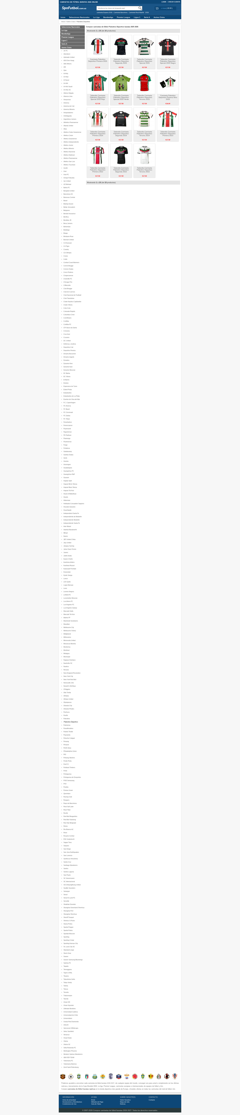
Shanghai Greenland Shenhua (73, 907)
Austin (65, 168)
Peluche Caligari (69, 738)
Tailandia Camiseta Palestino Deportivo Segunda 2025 (121, 61)
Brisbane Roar (68, 236)
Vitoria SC (66, 1044)
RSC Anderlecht (68, 839)
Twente (65, 999)
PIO (64, 754)
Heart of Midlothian (69, 494)
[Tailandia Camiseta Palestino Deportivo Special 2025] (144, 46)
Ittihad (65, 533)
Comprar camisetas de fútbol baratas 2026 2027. (112, 1110)
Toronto (66, 992)
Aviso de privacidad (69, 1100)
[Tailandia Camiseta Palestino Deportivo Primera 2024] (97, 119)
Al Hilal (65, 77)
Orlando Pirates (68, 709)
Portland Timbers (69, 767)
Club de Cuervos (69, 292)
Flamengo (66, 438)
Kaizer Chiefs (68, 559)
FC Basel (66, 409)
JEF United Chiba (69, 539)
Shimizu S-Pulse (69, 921)
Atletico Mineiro (68, 148)
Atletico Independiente (71, 142)
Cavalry (66, 249)
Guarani (66, 477)
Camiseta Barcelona (121, 12)
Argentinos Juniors (69, 119)
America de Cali (68, 106)
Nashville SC (67, 663)
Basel (65, 200)
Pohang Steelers (69, 758)
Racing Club (67, 797)
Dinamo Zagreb (68, 357)
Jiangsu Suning (68, 546)
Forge (65, 445)
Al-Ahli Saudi (67, 86)
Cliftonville (67, 285)
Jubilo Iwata (67, 556)
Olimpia (66, 696)
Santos (65, 868)
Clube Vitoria (67, 305)
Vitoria (65, 1041)
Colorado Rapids (69, 311)
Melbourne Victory (69, 631)
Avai (64, 171)
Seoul (65, 894)
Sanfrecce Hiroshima (70, 859)
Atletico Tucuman (69, 165)
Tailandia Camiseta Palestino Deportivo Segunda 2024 (121, 133)
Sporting (66, 937)
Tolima (65, 986)
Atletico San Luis (69, 161)
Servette (66, 901)
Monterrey (66, 647)
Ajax (64, 70)
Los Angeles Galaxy (70, 608)
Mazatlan (66, 624)
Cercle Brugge (68, 266)
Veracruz (66, 1035)
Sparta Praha (67, 930)
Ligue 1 (137, 17)
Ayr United (67, 181)
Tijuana (66, 976)
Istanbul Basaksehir (70, 530)
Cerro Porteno (68, 272)
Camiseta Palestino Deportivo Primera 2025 (97, 60)
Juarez (65, 552)
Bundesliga (108, 17)
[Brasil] (79, 1077)
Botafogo (66, 230)
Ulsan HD (66, 1002)
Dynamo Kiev (68, 363)
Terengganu (67, 969)
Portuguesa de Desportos (72, 777)
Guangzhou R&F (69, 474)
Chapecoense (68, 275)
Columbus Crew (68, 315)
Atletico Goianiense (70, 139)
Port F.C (66, 764)
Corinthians (67, 318)
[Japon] (167, 1077)
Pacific (65, 715)
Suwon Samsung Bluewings (73, 960)
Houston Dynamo (69, 507)
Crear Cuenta (174, 2)
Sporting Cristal (68, 940)
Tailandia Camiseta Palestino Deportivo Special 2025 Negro (168, 61)
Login (164, 2)
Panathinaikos (68, 728)
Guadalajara (67, 468)
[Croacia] (175, 1077)
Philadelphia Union (70, 751)
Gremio (65, 461)
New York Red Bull (69, 679)
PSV (64, 784)
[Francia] (119, 1077)
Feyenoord (67, 429)
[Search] (140, 8)
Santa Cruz (67, 862)
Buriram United (68, 240)
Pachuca (66, 712)
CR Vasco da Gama (70, 328)
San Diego (67, 849)
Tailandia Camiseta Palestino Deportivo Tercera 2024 (144, 133)
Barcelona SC (68, 194)
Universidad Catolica (70, 1012)
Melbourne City (68, 627)
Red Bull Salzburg (69, 820)
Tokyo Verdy (67, 982)
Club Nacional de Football (72, 295)
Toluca (65, 989)
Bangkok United (68, 191)
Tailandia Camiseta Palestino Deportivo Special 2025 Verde (121, 97)
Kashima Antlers (68, 562)
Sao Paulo (67, 875)
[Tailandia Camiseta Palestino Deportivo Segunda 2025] (121, 46)
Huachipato (67, 510)
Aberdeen (66, 54)
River (65, 833)
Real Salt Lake (68, 806)
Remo (65, 826)
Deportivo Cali (68, 347)
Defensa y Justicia (69, 344)
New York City (68, 676)
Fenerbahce (67, 422)
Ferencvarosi (67, 425)
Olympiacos (67, 702)
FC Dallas (66, 416)
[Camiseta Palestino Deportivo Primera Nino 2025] (168, 82)
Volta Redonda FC (69, 1048)
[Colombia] (135, 1077)
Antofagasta (67, 116)
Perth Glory (67, 748)
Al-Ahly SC (67, 90)
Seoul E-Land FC (69, 898)
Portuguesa (67, 774)
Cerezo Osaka (68, 269)
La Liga (96, 17)
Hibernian (66, 500)
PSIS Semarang (68, 780)
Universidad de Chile (70, 1015)
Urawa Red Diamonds (71, 1022)
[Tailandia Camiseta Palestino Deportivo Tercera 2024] (144, 119)
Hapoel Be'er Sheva (70, 484)
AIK (64, 67)
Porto (65, 771)
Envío (93, 1100)
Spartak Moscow (69, 934)
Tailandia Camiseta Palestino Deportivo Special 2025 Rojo (97, 97)
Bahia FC (66, 187)
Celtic (65, 259)
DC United (67, 341)
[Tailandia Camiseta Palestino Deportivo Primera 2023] (168, 119)
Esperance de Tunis (70, 386)
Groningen (67, 464)
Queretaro (66, 793)
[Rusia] (127, 1077)
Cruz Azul (66, 334)
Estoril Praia (67, 389)
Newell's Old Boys (69, 686)
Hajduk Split (67, 481)
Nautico (66, 666)
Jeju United (67, 543)
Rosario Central (68, 836)
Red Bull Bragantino (70, 816)
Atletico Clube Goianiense (72, 132)
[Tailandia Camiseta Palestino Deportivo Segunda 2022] (121, 155)
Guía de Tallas (96, 1104)
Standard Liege (68, 950)
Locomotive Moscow (70, 598)
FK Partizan (67, 435)
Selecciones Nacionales (79, 17)
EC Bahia (66, 373)
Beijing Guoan (68, 204)
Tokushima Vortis (69, 979)
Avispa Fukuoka (68, 178)
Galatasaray (67, 451)
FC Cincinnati (68, 412)
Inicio (63, 17)
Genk (65, 458)
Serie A (147, 17)
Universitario (67, 1018)
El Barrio (66, 380)
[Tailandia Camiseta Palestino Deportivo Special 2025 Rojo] (97, 82)
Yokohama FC (68, 1061)
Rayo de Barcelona (70, 803)
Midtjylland (67, 634)
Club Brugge (67, 288)
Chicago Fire (67, 282)
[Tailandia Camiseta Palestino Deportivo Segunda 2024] (121, 119)
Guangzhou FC (68, 471)
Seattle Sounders (69, 888)
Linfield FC (67, 595)
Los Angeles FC (68, 604)
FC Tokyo (66, 419)
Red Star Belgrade (69, 823)
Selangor (66, 891)
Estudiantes (67, 393)
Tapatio (65, 966)
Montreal (66, 650)
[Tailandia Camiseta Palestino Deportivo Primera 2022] (97, 155)
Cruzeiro (66, 337)
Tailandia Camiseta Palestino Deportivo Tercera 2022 (144, 170)
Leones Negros (68, 591)
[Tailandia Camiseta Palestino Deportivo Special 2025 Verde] (121, 82)
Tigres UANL (67, 973)
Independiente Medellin (71, 520)
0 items (163, 8)
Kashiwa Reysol (68, 565)
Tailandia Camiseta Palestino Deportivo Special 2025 (144, 61)
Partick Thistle (68, 732)
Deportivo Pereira (69, 350)
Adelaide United (68, 57)
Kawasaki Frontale (69, 569)
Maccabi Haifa (68, 611)
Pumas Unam (68, 790)
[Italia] (87, 1077)
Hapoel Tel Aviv (68, 490)
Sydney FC (67, 963)
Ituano (65, 536)
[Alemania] (71, 1077)
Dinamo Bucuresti (69, 354)
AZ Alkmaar (67, 184)
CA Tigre (66, 246)
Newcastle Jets (68, 683)
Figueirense (67, 432)
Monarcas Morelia (69, 644)
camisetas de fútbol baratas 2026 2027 (101, 1083)
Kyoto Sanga (67, 575)
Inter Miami (67, 526)
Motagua (66, 653)
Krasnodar (67, 572)
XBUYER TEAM (68, 1057)
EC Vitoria (66, 376)
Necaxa (66, 670)
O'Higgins (66, 689)
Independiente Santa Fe (71, 523)
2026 (147, 12)
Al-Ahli (65, 83)
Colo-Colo (66, 308)
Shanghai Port (68, 911)
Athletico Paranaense (70, 122)
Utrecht (65, 1025)
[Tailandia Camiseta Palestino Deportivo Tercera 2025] (144, 82)
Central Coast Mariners (71, 262)
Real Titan (66, 810)
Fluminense (67, 442)
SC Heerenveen (68, 878)
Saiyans (66, 846)
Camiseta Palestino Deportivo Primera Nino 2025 (168, 97)
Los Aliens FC (68, 601)
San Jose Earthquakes (71, 852)
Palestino (66, 719)
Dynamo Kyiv (67, 367)
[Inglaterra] (111, 1077)
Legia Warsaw (68, 585)
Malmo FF (66, 618)
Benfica (66, 217)
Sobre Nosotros (125, 1100)
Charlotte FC (67, 279)
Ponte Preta (67, 761)
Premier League (123, 17)
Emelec (66, 383)
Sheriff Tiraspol (68, 917)
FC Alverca (67, 406)
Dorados (66, 360)
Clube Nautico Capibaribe (72, 301)
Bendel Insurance (69, 214)
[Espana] (63, 1077)
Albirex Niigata (68, 93)
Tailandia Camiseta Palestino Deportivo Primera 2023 (168, 133)
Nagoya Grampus (69, 660)
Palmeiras (66, 725)
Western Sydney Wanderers (72, 1054)
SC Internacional (69, 881)
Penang (66, 741)
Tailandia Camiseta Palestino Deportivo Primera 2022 (97, 170)
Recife (65, 813)
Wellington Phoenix (70, 1051)
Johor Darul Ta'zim (69, 549)
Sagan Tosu (67, 842)
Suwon (65, 956)
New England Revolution (71, 673)
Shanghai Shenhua (70, 914)
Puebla (65, 787)
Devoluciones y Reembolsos (72, 1102)
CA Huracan (67, 243)
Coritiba (66, 321)
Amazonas (67, 99)
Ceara (65, 256)
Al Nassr (66, 80)
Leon (65, 588)
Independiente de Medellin (72, 517)
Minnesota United (69, 640)
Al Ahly (65, 73)
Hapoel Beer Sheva (70, 487)
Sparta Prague (68, 927)
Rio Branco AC (68, 829)
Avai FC (66, 174)
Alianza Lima (67, 96)
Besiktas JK (67, 220)
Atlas (65, 129)
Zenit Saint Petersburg (71, 1067)
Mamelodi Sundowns (70, 621)
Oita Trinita (67, 692)
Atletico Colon (68, 135)
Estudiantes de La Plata (71, 396)
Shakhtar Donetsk (69, 904)
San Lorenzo (67, 855)
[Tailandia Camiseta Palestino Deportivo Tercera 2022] (144, 155)
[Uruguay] (103, 1077)
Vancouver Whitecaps (70, 1028)
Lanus (65, 578)
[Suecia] (143, 1077)
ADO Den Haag (68, 60)
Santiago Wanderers (70, 865)
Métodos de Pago (97, 1102)
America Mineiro (69, 109)
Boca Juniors (67, 223)
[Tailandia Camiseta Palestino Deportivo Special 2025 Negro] (168, 46)
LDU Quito (67, 582)
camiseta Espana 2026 (104, 12)
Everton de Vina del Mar (71, 399)
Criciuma (66, 331)
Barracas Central (69, 197)
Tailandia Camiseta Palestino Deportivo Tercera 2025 (144, 97)
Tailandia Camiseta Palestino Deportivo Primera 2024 (97, 133)
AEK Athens (67, 64)
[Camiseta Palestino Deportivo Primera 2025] (97, 46)
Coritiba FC (67, 324)
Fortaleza (66, 448)
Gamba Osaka (68, 455)
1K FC (65, 51)
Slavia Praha (67, 924)
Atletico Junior (68, 145)
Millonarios (67, 637)
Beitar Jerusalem (69, 207)
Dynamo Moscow (69, 370)
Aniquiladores (68, 113)
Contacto (152, 1100)
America (66, 103)
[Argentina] (95, 1077)
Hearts (65, 497)
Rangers (66, 800)
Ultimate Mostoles (69, 1008)
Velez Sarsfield (68, 1031)
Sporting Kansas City (70, 943)
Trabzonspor (67, 995)
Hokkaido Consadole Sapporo (73, 503)
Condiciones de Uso (69, 1104)
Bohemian (66, 227)
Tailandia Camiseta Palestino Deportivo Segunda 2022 (121, 170)
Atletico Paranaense (70, 158)
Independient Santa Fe (71, 513)
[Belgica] (151, 1077)
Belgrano (66, 210)
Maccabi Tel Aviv (69, 614)
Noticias (123, 1104)
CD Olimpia (67, 253)
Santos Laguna (68, 872)
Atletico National (69, 155)
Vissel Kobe (67, 1038)
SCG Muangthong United (72, 885)
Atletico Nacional (69, 152)
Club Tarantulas (68, 298)
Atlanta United (68, 126)
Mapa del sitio (125, 1102)
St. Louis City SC (69, 947)
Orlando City (67, 705)
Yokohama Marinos (70, 1064)
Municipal (66, 657)
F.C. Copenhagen (69, 402)
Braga (65, 233)
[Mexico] (159, 1077)
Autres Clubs (159, 17)
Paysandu (66, 735)
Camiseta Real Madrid (136, 12)
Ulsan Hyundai (68, 1005)
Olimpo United (68, 699)
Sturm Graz (67, 953)
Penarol (66, 745)
